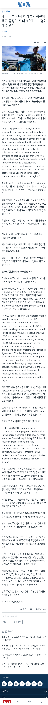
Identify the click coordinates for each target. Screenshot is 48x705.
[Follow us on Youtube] (16, 683)
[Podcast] (34, 683)
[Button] (37, 42)
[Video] (18, 701)
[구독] (40, 683)
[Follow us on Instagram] (22, 683)
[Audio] (29, 701)
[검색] (41, 701)
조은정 (4, 32)
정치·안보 (6, 11)
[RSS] (28, 683)
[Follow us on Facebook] (4, 683)
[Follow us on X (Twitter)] (10, 683)
